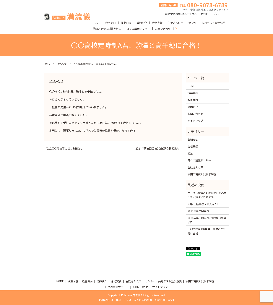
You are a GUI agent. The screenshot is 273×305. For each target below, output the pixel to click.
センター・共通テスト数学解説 (206, 23)
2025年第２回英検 (198, 211)
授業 (190, 153)
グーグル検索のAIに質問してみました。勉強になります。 (207, 195)
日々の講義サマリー (138, 28)
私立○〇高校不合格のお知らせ (64, 148)
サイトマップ (195, 120)
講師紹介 (141, 23)
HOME (96, 23)
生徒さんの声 (175, 23)
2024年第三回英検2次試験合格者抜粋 (157, 148)
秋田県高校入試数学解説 (107, 28)
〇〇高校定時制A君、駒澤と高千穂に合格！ (207, 231)
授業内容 (126, 23)
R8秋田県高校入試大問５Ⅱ (203, 204)
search (177, 29)
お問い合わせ (163, 28)
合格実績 (157, 23)
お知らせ (62, 63)
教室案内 (110, 23)
